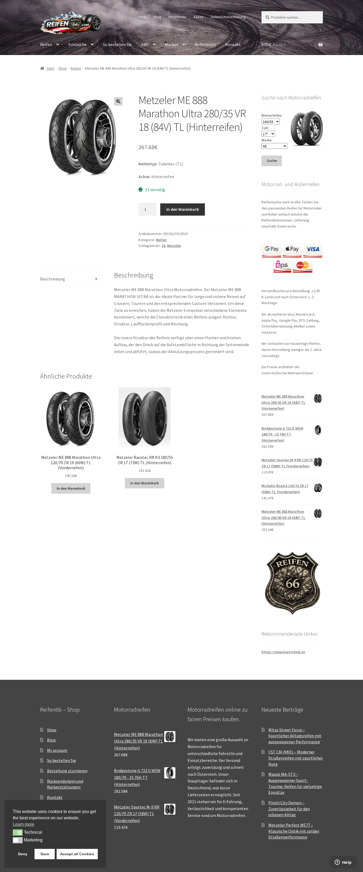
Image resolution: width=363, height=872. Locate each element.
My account (57, 750)
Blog (157, 16)
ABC (145, 44)
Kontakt (233, 44)
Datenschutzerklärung (228, 16)
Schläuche (77, 44)
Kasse (199, 16)
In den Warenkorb (182, 209)
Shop (142, 16)
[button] (118, 101)
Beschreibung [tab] (52, 279)
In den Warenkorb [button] (71, 488)
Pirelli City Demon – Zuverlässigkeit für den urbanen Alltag (289, 808)
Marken (171, 44)
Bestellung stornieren (67, 770)
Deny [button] (22, 854)
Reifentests (205, 44)
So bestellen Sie (117, 44)
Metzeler (174, 245)
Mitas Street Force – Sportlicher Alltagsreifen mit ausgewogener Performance (295, 735)
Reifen (46, 44)
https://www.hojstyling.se (283, 651)
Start (50, 68)
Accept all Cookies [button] (77, 854)
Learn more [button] (23, 824)
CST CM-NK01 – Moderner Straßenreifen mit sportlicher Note (295, 757)
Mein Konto (177, 16)
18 (163, 245)
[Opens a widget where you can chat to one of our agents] (343, 862)
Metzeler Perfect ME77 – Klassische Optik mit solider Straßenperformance (293, 831)
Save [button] (44, 854)
